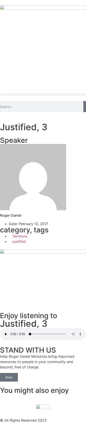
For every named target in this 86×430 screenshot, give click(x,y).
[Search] (84, 106)
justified (19, 241)
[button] (43, 94)
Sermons (20, 236)
